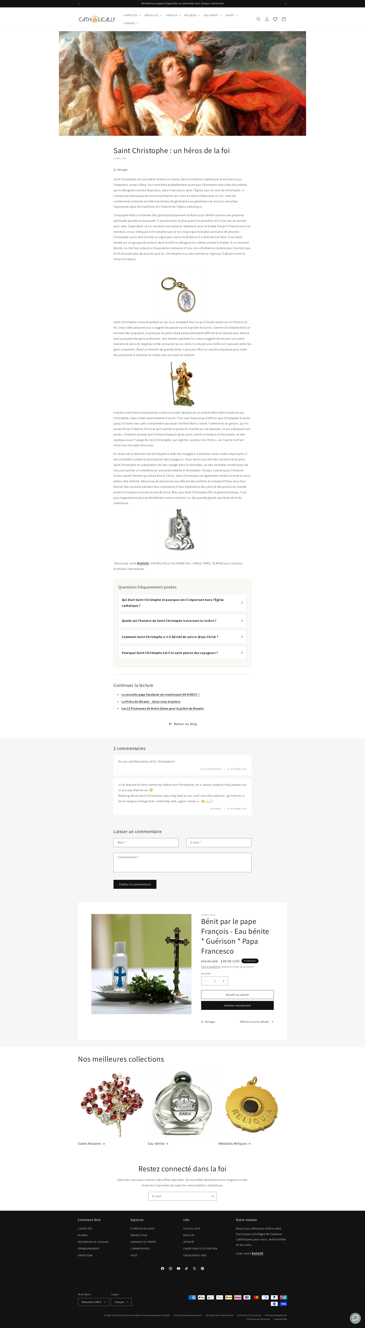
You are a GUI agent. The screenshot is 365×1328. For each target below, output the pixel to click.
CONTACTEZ (85, 1228)
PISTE (134, 1255)
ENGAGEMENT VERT (195, 1255)
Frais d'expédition (211, 966)
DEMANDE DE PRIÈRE (143, 1242)
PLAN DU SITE (191, 1228)
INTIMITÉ (188, 1242)
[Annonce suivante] (286, 3)
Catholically (118, 1315)
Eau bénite (156, 1143)
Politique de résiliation (258, 1319)
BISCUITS (188, 1235)
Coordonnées (280, 1319)
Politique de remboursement (188, 1315)
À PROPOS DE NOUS (143, 1228)
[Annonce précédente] (79, 3)
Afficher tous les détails (254, 1021)
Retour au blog (185, 724)
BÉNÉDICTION (139, 1235)
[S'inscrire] (212, 1196)
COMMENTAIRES (140, 1248)
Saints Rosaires (89, 1143)
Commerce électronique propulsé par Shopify (147, 1315)
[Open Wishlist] (275, 19)
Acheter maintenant (237, 1005)
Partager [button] (122, 169)
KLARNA (83, 1235)
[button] (131, 15)
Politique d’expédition (276, 1315)
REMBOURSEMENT (89, 1248)
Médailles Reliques (232, 1143)
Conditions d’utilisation (249, 1315)
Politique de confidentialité (219, 1315)
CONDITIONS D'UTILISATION (200, 1248)
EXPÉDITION (85, 1255)
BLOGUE (143, 563)
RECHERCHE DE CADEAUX (93, 1242)
